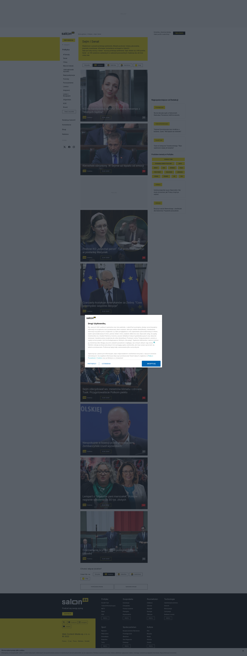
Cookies (99, 358)
